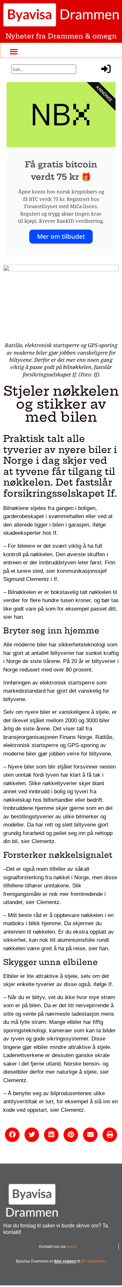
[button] (13, 51)
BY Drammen (93, 1261)
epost (71, 1246)
